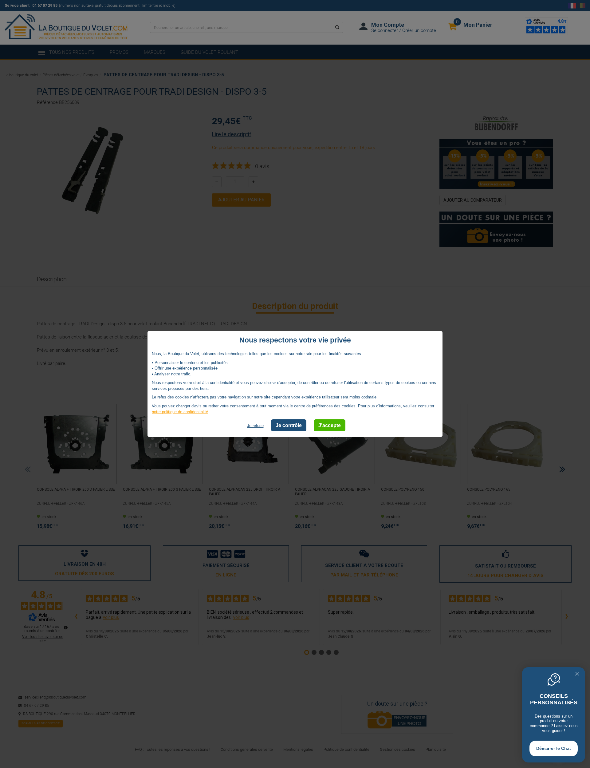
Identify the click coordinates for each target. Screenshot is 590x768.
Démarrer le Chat (553, 748)
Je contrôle (289, 425)
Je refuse (255, 425)
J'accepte (329, 425)
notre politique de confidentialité (180, 411)
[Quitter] (577, 674)
